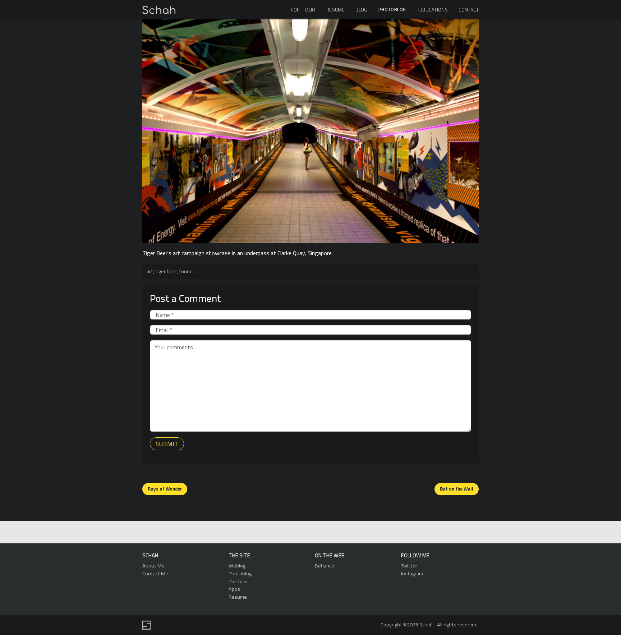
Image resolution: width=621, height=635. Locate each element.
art (150, 271)
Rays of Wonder (165, 488)
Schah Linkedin (276, 532)
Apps (234, 589)
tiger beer (166, 271)
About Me (153, 565)
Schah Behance (293, 532)
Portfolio (303, 9)
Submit (167, 443)
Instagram (412, 573)
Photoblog (392, 9)
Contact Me (155, 573)
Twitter (409, 565)
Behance (324, 565)
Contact (469, 9)
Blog (361, 9)
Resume (335, 9)
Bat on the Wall (456, 488)
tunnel (186, 271)
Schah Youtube (342, 532)
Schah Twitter (309, 532)
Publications (432, 9)
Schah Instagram (326, 532)
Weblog (237, 565)
